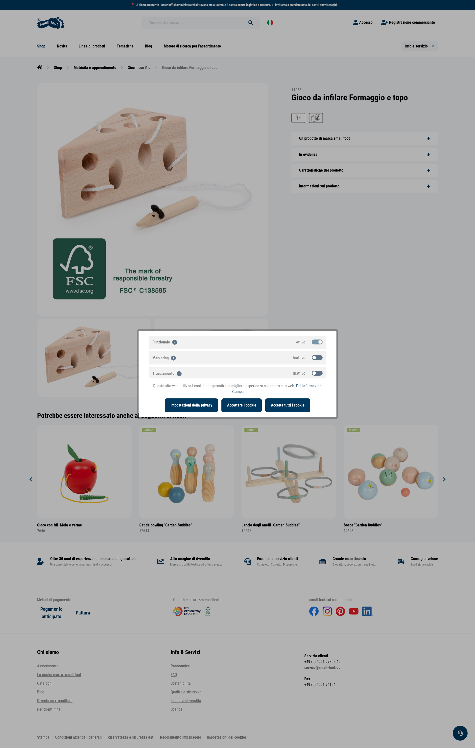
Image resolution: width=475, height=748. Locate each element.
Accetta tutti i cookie (288, 405)
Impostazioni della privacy (191, 405)
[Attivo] (317, 342)
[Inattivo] (317, 357)
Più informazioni (309, 386)
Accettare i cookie (241, 405)
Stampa (238, 391)
